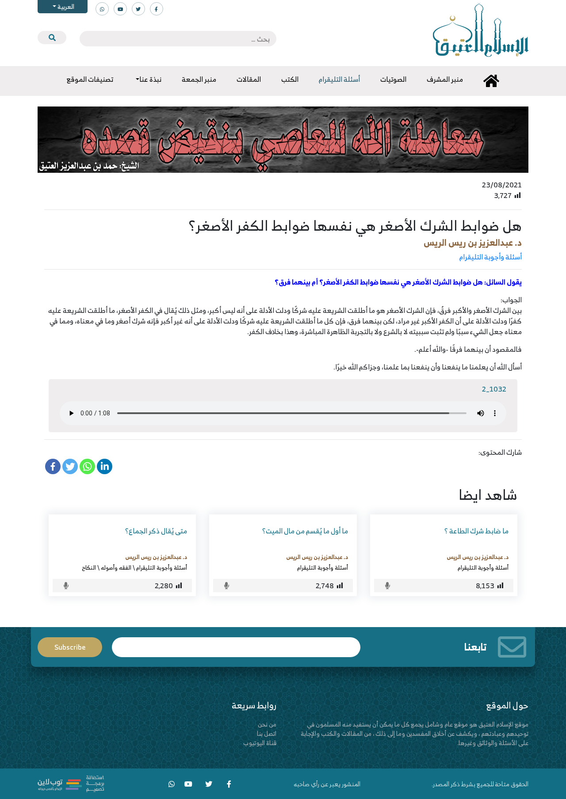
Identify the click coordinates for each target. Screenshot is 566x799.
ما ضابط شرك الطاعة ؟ (476, 531)
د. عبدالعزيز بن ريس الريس (473, 242)
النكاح (89, 567)
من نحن (267, 724)
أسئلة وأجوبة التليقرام (490, 257)
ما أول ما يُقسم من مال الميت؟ (305, 531)
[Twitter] (70, 466)
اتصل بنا (266, 733)
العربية (65, 6)
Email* (236, 643)
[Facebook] (53, 466)
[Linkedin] (104, 466)
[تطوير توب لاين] (71, 782)
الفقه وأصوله (116, 567)
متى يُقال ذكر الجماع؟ (156, 531)
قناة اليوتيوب (259, 742)
